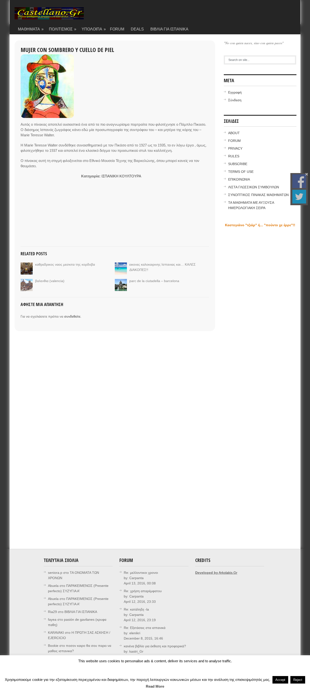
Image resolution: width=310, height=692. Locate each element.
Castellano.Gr (49, 15)
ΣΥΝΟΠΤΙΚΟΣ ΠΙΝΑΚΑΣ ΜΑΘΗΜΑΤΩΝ (258, 195)
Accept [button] (280, 680)
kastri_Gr (136, 651)
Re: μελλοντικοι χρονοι (141, 573)
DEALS (137, 29)
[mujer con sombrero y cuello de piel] (47, 86)
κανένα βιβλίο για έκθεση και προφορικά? (155, 646)
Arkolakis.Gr (228, 573)
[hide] (306, 174)
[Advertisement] (51, 204)
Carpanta (136, 578)
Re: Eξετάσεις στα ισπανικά (144, 628)
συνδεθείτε (72, 316)
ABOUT (234, 133)
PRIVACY (235, 148)
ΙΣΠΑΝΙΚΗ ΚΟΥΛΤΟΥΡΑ (121, 176)
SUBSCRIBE (237, 164)
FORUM (117, 29)
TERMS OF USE (241, 172)
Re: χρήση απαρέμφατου (143, 591)
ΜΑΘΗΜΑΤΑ (31, 29)
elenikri (134, 633)
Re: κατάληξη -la (136, 609)
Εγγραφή (235, 92)
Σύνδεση (234, 100)
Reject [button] (297, 680)
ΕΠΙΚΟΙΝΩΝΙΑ (239, 179)
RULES (233, 156)
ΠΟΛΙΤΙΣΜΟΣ (63, 29)
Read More (155, 686)
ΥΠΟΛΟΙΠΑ (94, 29)
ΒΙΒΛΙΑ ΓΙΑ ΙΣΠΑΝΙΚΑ (169, 29)
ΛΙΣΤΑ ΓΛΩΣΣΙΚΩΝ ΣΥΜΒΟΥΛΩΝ (253, 187)
